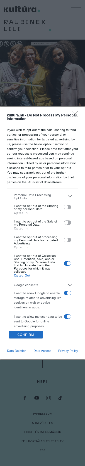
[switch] (67, 207)
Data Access (42, 350)
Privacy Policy (68, 350)
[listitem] (42, 196)
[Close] (76, 115)
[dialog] (42, 233)
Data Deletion (17, 350)
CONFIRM (25, 334)
